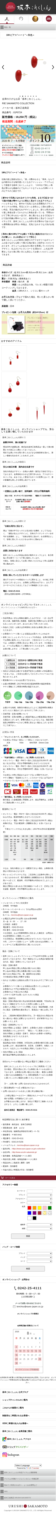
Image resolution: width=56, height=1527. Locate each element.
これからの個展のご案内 (13, 1408)
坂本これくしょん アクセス (19, 1439)
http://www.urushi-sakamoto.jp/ (24, 1152)
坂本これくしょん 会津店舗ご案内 (17, 1431)
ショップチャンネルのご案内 (15, 1400)
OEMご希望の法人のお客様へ (15, 1423)
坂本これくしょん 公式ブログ (15, 1392)
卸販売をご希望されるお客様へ (16, 1415)
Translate (35, 1468)
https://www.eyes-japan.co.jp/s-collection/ (28, 1149)
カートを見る (10, 1178)
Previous (5, 69)
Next (51, 69)
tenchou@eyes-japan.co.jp (22, 915)
